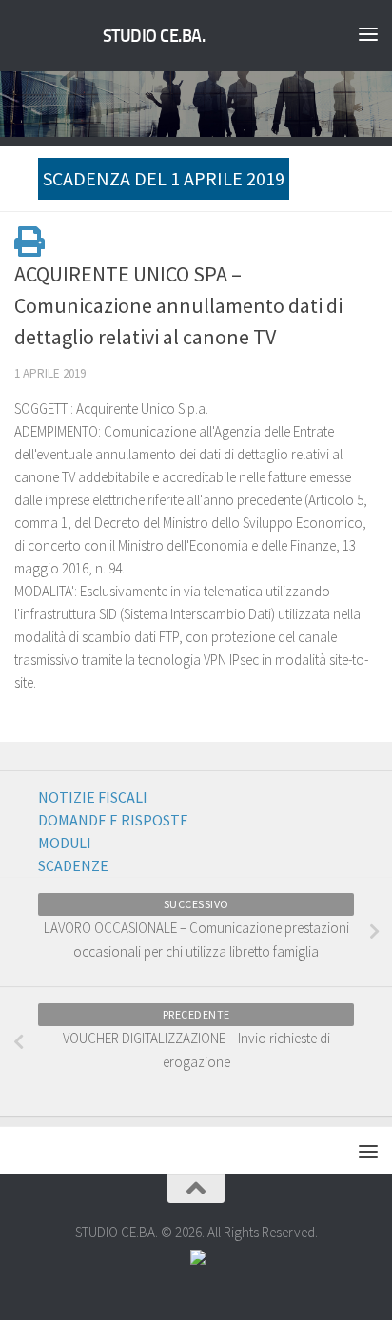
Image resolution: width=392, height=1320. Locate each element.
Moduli (64, 842)
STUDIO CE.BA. (154, 36)
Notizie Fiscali (92, 796)
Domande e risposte (113, 819)
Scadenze (73, 865)
